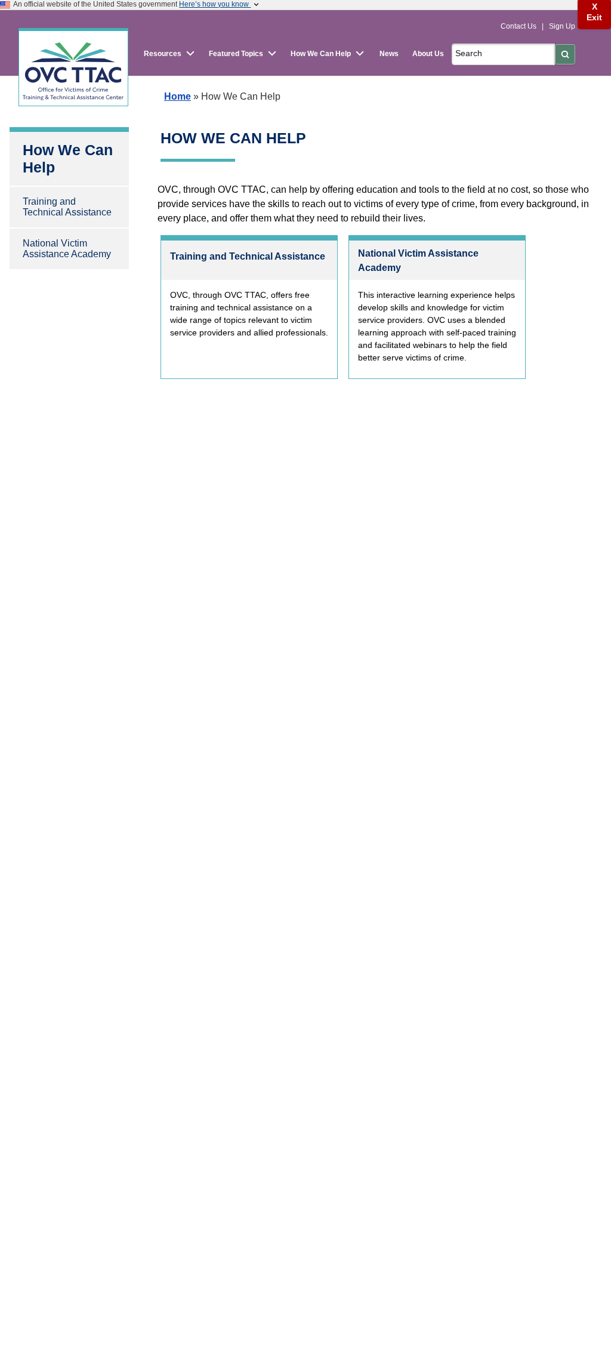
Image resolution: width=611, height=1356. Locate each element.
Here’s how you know (215, 4)
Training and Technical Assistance (67, 206)
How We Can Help (68, 158)
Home (177, 96)
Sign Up (562, 26)
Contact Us (519, 26)
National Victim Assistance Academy (67, 248)
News (389, 54)
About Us (428, 54)
